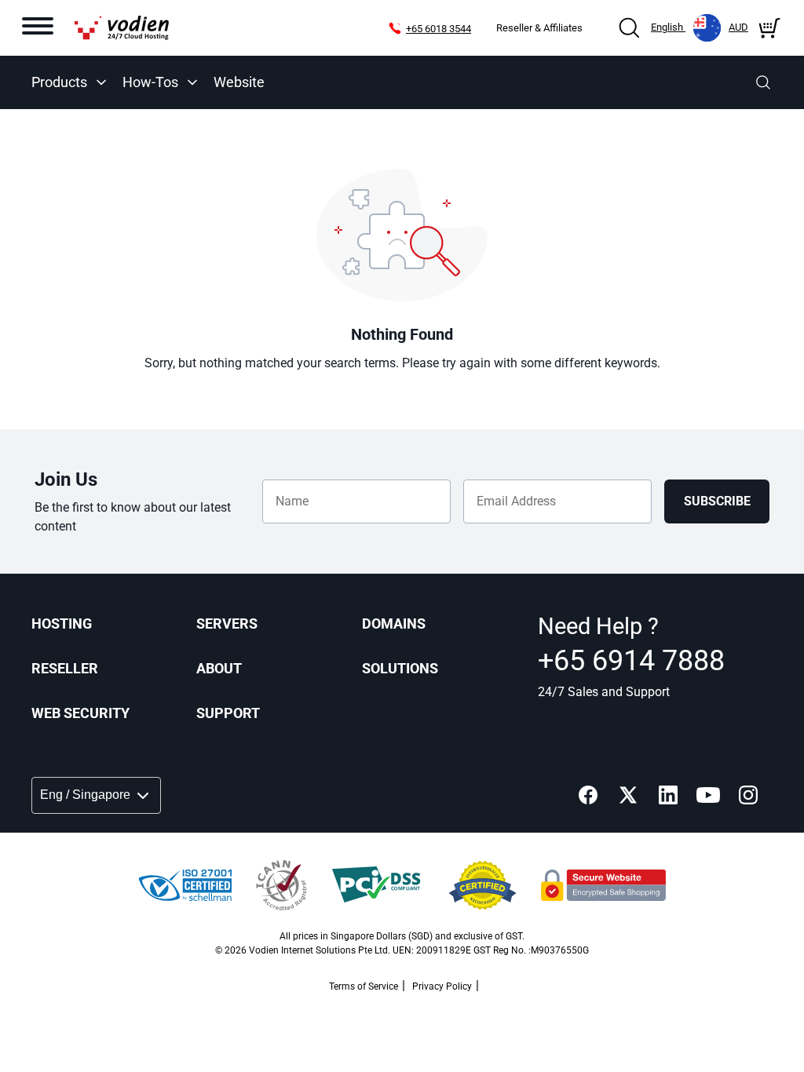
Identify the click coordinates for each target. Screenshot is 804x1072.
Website (239, 82)
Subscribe (717, 501)
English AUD (699, 27)
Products (59, 82)
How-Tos (150, 82)
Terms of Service (363, 986)
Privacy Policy (442, 986)
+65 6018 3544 (438, 29)
